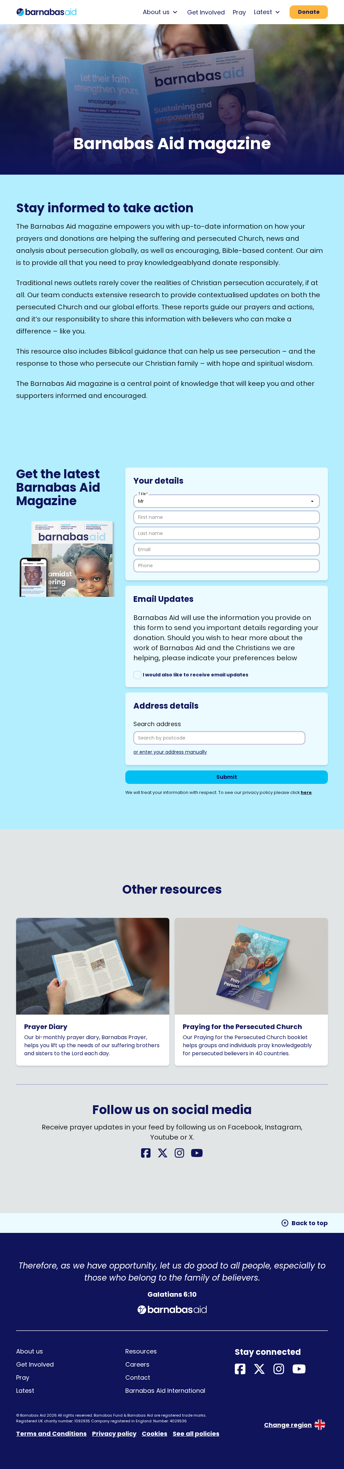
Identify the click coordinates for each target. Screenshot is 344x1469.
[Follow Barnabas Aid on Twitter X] (163, 1155)
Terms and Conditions (51, 1433)
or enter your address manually (170, 752)
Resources (141, 1351)
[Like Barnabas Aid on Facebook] (145, 1155)
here (306, 792)
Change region (288, 1425)
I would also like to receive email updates (195, 674)
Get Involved (206, 12)
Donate (308, 12)
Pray (239, 12)
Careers (137, 1364)
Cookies (154, 1433)
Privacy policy (114, 1433)
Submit (226, 777)
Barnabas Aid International (165, 1390)
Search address (157, 724)
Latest (25, 1390)
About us (29, 1351)
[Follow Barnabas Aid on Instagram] (179, 1155)
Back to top (304, 1223)
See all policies (196, 1433)
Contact (137, 1377)
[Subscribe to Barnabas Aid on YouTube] (197, 1155)
